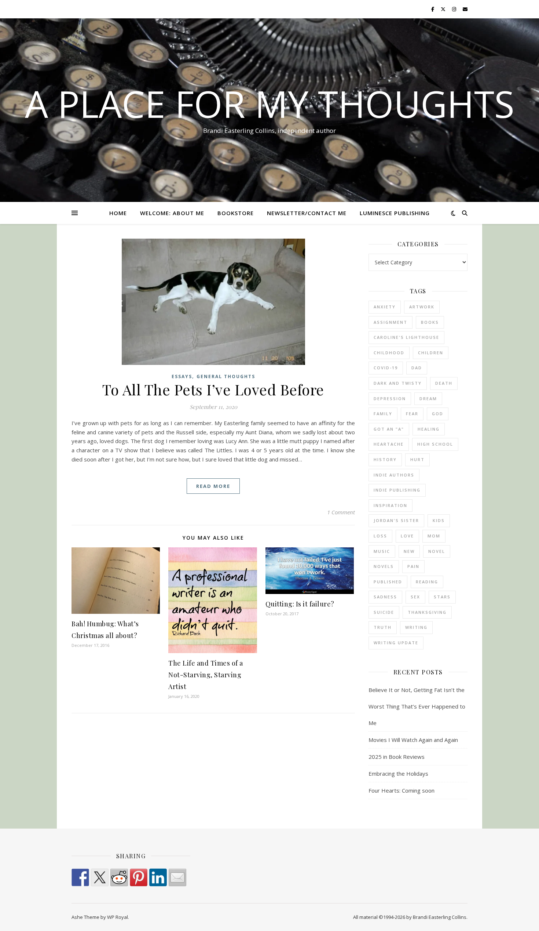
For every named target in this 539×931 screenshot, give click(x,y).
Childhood (389, 352)
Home (118, 213)
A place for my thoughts (269, 103)
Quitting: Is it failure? (299, 603)
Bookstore (235, 213)
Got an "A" (389, 429)
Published (388, 581)
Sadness (385, 596)
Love (407, 536)
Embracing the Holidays (398, 773)
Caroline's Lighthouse (406, 337)
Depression (390, 398)
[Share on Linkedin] (158, 877)
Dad (416, 367)
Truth (383, 627)
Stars (442, 596)
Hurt (417, 459)
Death (443, 383)
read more (213, 486)
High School (435, 444)
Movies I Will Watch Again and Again (413, 739)
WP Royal (117, 917)
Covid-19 (386, 367)
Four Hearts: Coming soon (401, 790)
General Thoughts (226, 376)
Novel (436, 551)
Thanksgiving (427, 612)
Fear (412, 413)
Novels (384, 566)
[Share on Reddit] (119, 877)
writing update (396, 642)
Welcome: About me (172, 213)
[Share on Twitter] (100, 877)
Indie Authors (394, 475)
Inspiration (390, 505)
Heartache (389, 444)
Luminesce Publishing (395, 213)
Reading (427, 581)
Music (382, 551)
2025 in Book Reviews (396, 756)
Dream (428, 398)
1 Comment (341, 512)
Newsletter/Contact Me (306, 213)
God (437, 413)
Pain (413, 566)
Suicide (384, 612)
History (385, 459)
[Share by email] (177, 877)
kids (439, 520)
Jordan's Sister (396, 520)
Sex (415, 596)
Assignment (390, 322)
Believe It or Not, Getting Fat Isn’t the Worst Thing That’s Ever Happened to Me (416, 706)
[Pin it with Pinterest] (138, 877)
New (409, 551)
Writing (416, 627)
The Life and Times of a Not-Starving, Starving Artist (205, 675)
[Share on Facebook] (80, 877)
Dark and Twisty (398, 383)
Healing (429, 429)
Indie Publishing (397, 490)
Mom (434, 536)
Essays (182, 376)
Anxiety (385, 306)
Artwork (421, 306)
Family (383, 413)
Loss (380, 536)
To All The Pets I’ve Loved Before (213, 389)
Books (430, 322)
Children (430, 352)
